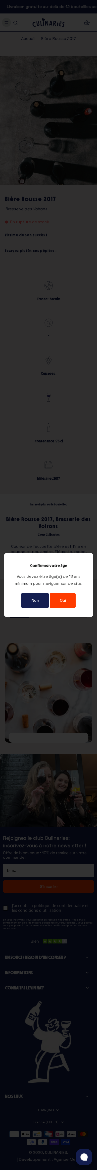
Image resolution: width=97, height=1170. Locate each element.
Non (35, 600)
